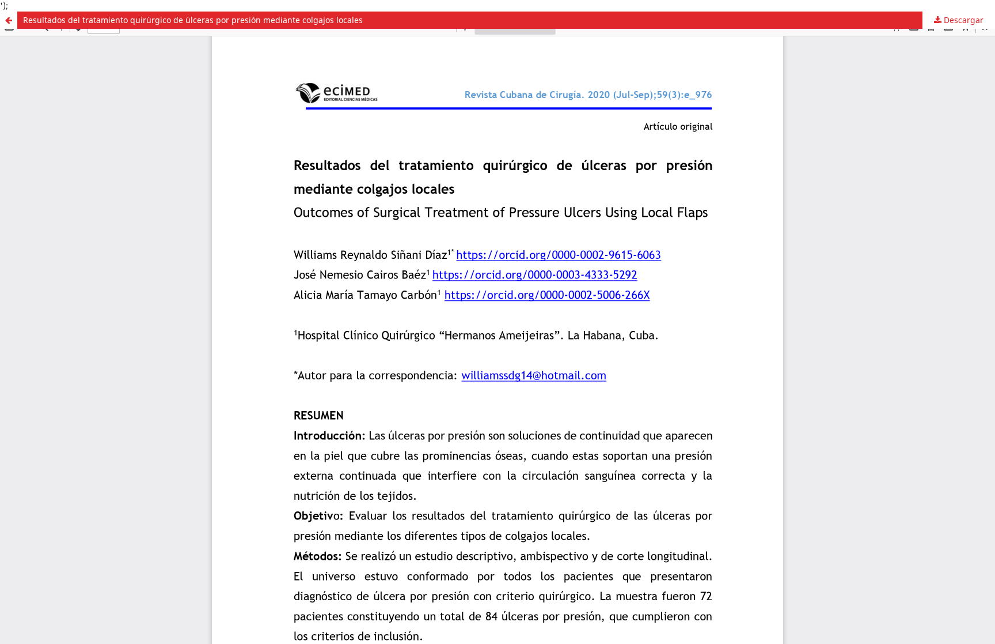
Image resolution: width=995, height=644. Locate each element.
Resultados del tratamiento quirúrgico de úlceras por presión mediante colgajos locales (193, 19)
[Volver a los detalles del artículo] (8, 20)
